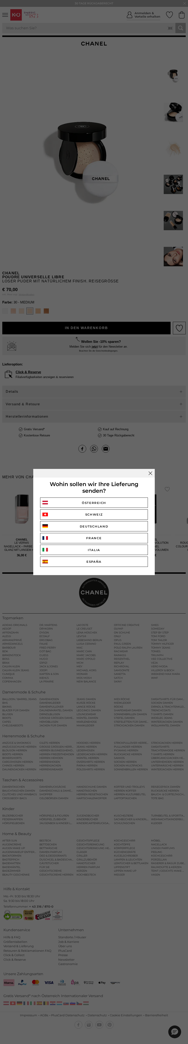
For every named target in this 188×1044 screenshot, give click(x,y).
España (94, 561)
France (94, 538)
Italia (94, 550)
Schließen (150, 473)
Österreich (94, 503)
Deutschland (94, 526)
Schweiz (94, 514)
